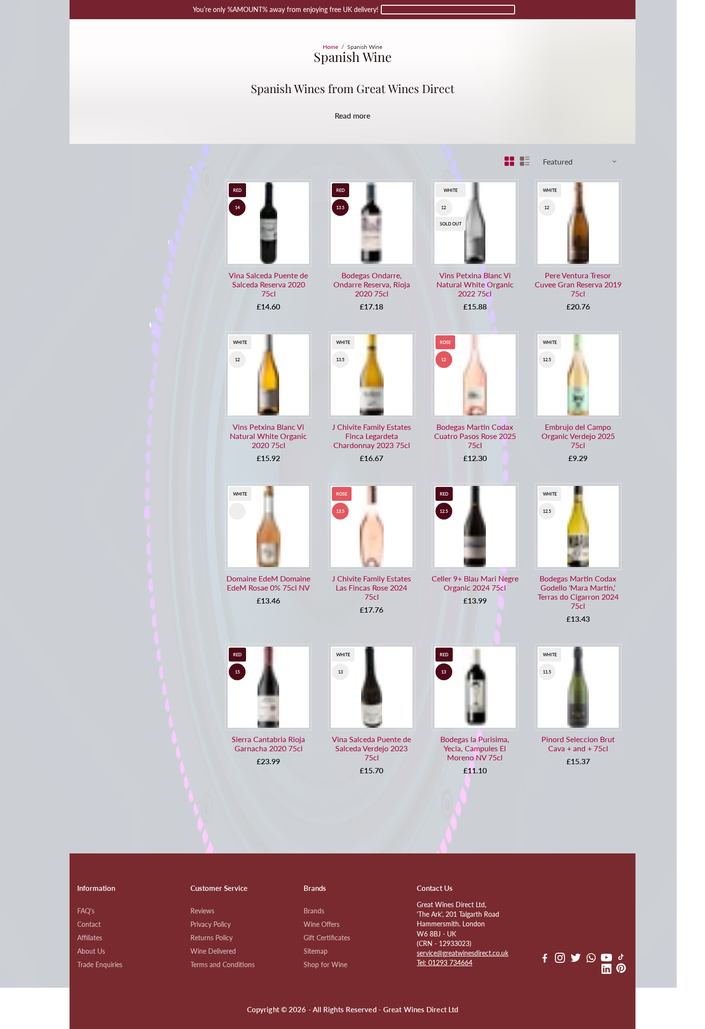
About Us (91, 951)
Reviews (202, 911)
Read (343, 115)
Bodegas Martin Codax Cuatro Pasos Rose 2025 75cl (475, 435)
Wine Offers (322, 924)
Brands (314, 911)
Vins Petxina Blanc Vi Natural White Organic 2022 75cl (475, 284)
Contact (89, 924)
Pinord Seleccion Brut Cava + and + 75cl (578, 743)
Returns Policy (211, 938)
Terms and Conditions (222, 965)
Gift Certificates (327, 938)
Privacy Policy (210, 924)
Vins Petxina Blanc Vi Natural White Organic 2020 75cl (268, 435)
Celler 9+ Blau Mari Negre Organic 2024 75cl (475, 583)
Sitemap (316, 951)
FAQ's (85, 911)
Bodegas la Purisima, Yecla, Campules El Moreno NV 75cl (474, 748)
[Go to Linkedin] (606, 970)
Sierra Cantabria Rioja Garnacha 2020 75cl (268, 743)
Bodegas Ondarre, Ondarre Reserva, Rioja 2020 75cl (371, 284)
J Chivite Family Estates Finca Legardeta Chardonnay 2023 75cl (371, 435)
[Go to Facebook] (545, 959)
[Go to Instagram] (560, 959)
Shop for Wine (325, 965)
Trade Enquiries (99, 965)
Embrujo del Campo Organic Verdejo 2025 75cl (578, 435)
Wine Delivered (213, 951)
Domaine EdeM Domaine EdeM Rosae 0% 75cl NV (268, 583)
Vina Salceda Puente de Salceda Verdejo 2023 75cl (371, 748)
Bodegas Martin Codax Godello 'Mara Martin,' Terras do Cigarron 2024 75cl (578, 592)
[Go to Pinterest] (621, 970)
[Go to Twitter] (576, 959)
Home (330, 46)
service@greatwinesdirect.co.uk (462, 953)
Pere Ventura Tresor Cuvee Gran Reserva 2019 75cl (578, 284)
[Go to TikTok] (621, 959)
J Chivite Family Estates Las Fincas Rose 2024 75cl (371, 587)
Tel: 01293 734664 (444, 963)
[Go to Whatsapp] (591, 959)
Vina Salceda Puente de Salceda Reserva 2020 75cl (268, 284)
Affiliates (89, 938)
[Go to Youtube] (606, 959)
